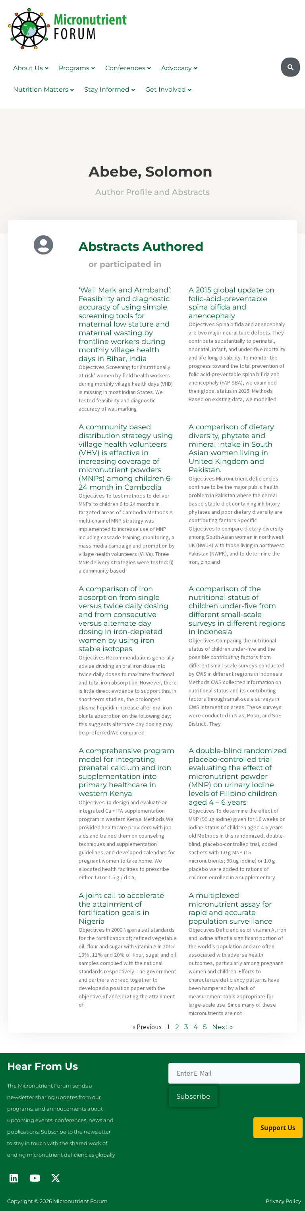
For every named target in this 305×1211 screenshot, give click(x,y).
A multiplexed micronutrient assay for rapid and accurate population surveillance (230, 908)
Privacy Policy (283, 1201)
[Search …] (290, 67)
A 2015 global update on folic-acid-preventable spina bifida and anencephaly (231, 303)
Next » (222, 1027)
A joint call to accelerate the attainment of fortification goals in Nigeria (121, 908)
